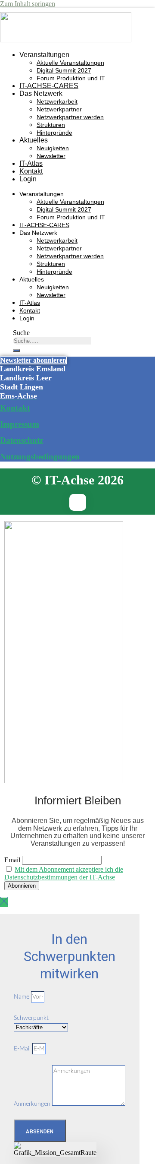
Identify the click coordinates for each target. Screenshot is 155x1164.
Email (12, 860)
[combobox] (52, 341)
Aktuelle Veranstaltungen (70, 62)
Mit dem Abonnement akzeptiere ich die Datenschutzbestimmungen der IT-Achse (63, 873)
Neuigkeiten (53, 148)
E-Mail (23, 1049)
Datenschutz (21, 440)
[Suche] (16, 350)
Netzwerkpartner (59, 109)
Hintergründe (54, 132)
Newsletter (51, 155)
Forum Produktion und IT (71, 78)
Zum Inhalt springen (27, 3)
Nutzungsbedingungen (40, 456)
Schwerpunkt (31, 1018)
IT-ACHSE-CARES (48, 85)
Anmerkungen (33, 1104)
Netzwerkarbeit (57, 101)
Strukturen (51, 124)
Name (22, 997)
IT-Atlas (31, 163)
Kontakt (31, 171)
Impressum (19, 424)
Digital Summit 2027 (64, 70)
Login (28, 179)
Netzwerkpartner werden (70, 117)
